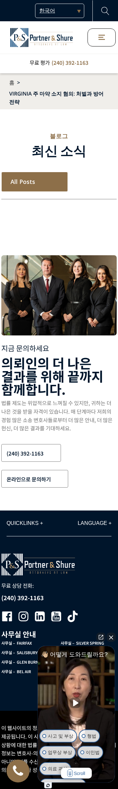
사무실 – (16, 643)
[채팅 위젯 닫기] (111, 637)
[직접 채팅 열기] (101, 637)
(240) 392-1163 (69, 62)
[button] (31, 453)
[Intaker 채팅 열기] (48, 785)
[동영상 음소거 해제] (76, 702)
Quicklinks (25, 523)
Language (94, 523)
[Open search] (105, 11)
